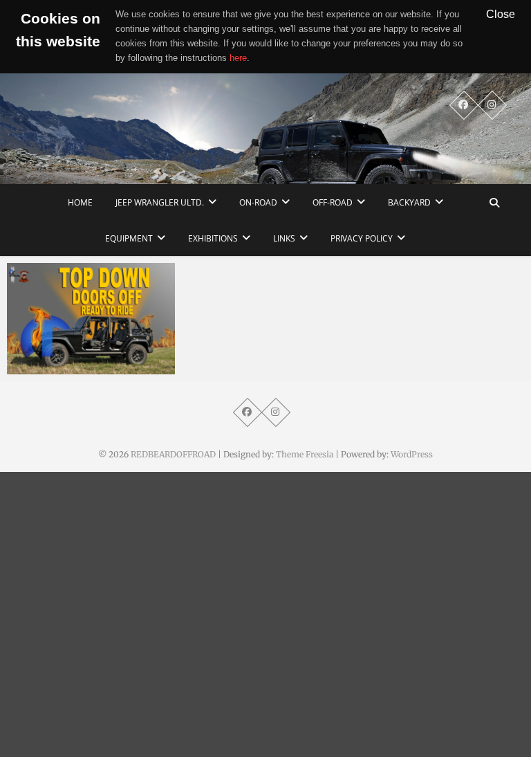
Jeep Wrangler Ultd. (159, 202)
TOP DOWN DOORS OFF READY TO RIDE (80, 359)
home (80, 202)
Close (500, 14)
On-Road (258, 202)
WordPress (412, 454)
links (284, 238)
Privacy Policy (361, 238)
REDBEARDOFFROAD (173, 454)
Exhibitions (213, 238)
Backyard (409, 202)
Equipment (129, 238)
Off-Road (333, 202)
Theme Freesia (304, 454)
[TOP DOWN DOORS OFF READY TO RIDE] (91, 318)
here (238, 58)
